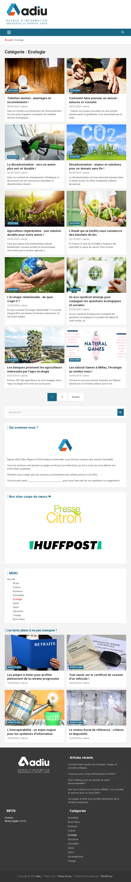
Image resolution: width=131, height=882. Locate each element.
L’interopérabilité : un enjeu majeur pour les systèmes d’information (31, 732)
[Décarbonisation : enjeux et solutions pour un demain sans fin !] (96, 142)
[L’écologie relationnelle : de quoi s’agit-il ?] (35, 275)
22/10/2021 (75, 239)
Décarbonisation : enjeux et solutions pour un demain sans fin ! (95, 166)
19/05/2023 (13, 683)
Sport (71, 852)
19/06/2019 (75, 375)
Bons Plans (14, 667)
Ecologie (13, 90)
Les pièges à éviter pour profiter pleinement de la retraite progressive (33, 677)
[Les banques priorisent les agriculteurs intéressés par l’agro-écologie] (35, 345)
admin (24, 106)
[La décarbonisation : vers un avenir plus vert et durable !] (35, 142)
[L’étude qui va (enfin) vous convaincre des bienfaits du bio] (96, 209)
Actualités (73, 817)
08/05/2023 (13, 106)
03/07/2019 (13, 375)
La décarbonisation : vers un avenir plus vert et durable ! (31, 166)
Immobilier (73, 843)
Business (72, 826)
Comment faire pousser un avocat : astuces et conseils (93, 100)
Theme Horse (64, 876)
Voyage (72, 860)
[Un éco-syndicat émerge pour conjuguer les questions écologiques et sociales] (96, 275)
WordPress (106, 876)
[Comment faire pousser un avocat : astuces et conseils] (96, 76)
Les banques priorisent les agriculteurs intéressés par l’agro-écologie (34, 369)
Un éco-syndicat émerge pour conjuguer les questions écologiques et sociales (95, 301)
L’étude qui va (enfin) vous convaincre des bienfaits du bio (95, 233)
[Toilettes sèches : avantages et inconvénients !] (35, 76)
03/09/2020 (75, 309)
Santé (71, 847)
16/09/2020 (13, 305)
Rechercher (120, 412)
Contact (9, 817)
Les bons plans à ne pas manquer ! (32, 630)
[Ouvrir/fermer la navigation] (9, 32)
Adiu (38, 876)
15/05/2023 (75, 738)
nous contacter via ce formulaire (45, 480)
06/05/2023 (13, 172)
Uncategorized (75, 856)
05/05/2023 (13, 239)
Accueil (11, 579)
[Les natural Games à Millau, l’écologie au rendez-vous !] (96, 345)
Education (73, 839)
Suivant (76, 397)
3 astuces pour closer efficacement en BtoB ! (92, 773)
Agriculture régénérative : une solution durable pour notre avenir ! (34, 233)
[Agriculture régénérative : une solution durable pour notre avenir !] (35, 209)
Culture (71, 830)
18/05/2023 (75, 683)
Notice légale (11, 821)
